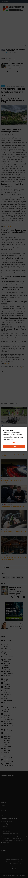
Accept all (14, 446)
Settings (14, 442)
